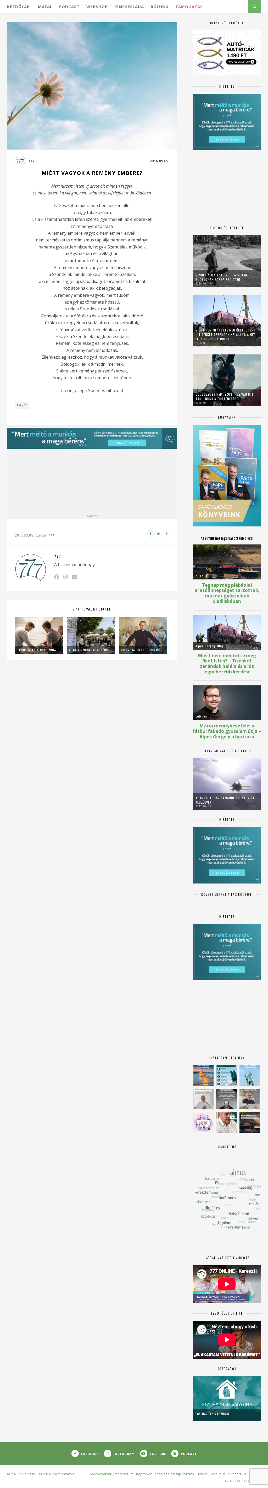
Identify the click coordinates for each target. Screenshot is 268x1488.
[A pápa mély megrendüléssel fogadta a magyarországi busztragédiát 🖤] (203, 1099)
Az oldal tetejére (241, 1481)
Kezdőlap (18, 6)
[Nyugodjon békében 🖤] (226, 1099)
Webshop (97, 6)
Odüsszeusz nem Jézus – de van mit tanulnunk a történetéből (225, 396)
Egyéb (22, 405)
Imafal (44, 6)
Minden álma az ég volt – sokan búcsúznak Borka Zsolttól (221, 277)
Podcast (69, 6)
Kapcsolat (144, 1474)
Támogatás (189, 6)
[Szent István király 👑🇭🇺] (226, 1075)
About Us (218, 1474)
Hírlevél (203, 1474)
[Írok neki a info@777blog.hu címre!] (74, 576)
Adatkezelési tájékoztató (174, 1474)
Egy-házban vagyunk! (212, 1414)
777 (31, 160)
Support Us (237, 1474)
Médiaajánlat (100, 1474)
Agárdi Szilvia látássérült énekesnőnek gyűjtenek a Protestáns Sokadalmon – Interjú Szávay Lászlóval (91, 650)
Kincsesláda (129, 6)
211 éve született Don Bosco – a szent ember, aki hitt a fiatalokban (143, 650)
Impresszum (123, 1474)
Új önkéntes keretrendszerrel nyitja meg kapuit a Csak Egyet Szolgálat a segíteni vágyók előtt (39, 650)
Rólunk (160, 6)
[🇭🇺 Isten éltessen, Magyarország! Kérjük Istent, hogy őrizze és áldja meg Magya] (203, 1075)
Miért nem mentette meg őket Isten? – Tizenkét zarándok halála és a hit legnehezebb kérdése (225, 334)
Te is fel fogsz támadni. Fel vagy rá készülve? (225, 800)
